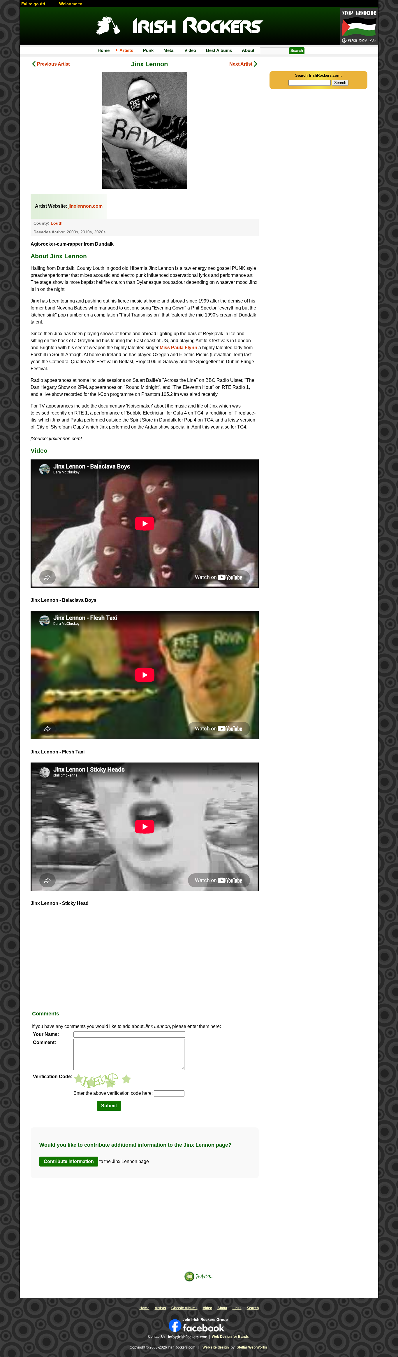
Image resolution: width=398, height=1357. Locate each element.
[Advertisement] (145, 960)
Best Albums (219, 50)
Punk (148, 50)
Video (190, 50)
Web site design (215, 1347)
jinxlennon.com (85, 206)
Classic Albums (184, 1308)
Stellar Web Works (252, 1347)
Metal (169, 50)
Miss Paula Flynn (178, 347)
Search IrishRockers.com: (318, 75)
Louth (57, 223)
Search (253, 1308)
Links (237, 1308)
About (248, 50)
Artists (126, 50)
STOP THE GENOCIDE (359, 27)
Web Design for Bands (230, 1337)
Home (104, 50)
